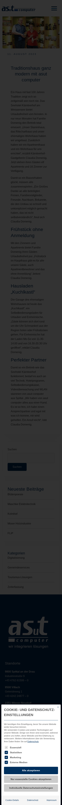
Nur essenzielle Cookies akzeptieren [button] (31, 779)
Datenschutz (33, 741)
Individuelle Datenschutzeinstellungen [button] (31, 788)
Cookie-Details (12, 800)
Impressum (52, 800)
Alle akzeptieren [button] (31, 770)
